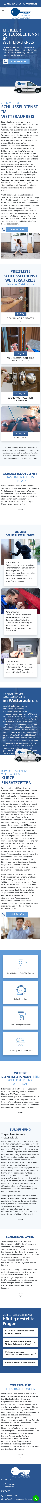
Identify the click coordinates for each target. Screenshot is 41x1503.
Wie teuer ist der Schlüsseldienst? (19, 1363)
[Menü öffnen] (3, 9)
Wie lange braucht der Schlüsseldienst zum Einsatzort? (19, 1353)
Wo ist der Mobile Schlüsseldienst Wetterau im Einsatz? (19, 1332)
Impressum (9, 1487)
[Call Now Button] (36, 1498)
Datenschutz (10, 1484)
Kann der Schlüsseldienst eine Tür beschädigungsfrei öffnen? (18, 1342)
